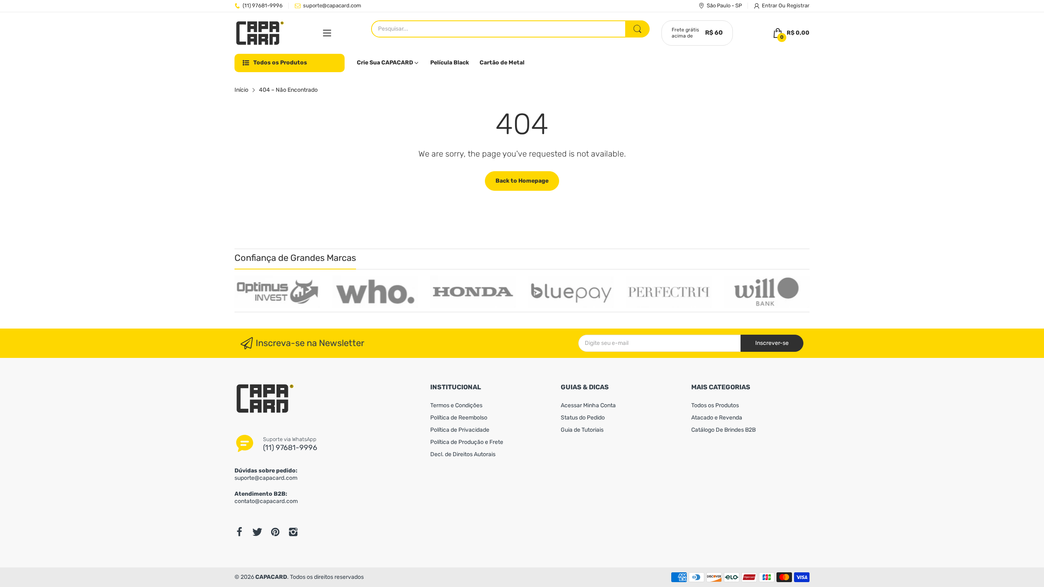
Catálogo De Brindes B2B (723, 429)
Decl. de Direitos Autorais (462, 454)
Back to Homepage (522, 180)
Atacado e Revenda (716, 417)
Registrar (798, 5)
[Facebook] (239, 532)
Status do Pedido (583, 417)
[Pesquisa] (637, 29)
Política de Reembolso (458, 417)
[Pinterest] (275, 532)
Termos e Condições (456, 405)
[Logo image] (277, 292)
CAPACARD (271, 577)
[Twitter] (257, 532)
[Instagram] (293, 532)
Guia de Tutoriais (582, 429)
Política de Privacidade (459, 429)
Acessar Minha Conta (588, 405)
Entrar (770, 5)
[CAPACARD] (259, 33)
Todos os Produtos (715, 405)
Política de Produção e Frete (466, 442)
